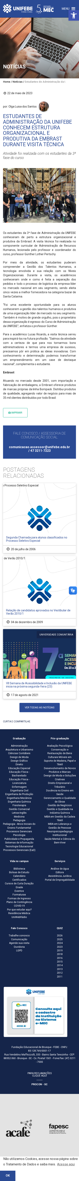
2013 (60, 969)
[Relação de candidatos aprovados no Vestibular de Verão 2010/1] (39, 591)
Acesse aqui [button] (66, 1164)
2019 (60, 950)
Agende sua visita (19, 943)
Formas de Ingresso (19, 898)
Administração (19, 745)
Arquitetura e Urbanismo (19, 749)
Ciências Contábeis (19, 753)
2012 (60, 972)
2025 (60, 939)
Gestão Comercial (19, 809)
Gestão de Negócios (60, 805)
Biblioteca (19, 868)
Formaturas (19, 894)
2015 (60, 961)
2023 (60, 946)
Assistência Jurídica (60, 876)
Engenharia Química (19, 801)
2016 (60, 958)
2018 (60, 954)
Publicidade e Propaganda (19, 839)
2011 (60, 976)
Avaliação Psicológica (60, 745)
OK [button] (8, 1175)
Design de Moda (19, 757)
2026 (60, 935)
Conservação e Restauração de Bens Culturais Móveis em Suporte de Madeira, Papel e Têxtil (60, 757)
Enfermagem (19, 787)
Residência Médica (19, 913)
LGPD (19, 950)
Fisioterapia (19, 805)
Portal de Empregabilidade (60, 879)
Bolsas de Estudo (19, 872)
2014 (60, 965)
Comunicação (19, 939)
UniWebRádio (19, 917)
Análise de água (60, 868)
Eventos (19, 891)
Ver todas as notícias (39, 707)
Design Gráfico (19, 760)
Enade (19, 887)
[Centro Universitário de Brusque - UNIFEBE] (28, 8)
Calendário (19, 876)
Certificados (19, 879)
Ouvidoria (19, 946)
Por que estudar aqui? (19, 909)
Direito (19, 764)
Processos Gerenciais (19, 831)
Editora (60, 872)
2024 (60, 943)
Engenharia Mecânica (19, 798)
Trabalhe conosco (19, 935)
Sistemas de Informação (19, 842)
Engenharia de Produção (19, 794)
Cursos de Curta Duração (19, 883)
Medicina (19, 816)
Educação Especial (19, 768)
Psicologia (19, 835)
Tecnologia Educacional (19, 846)
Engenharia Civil (19, 790)
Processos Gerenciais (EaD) (19, 850)
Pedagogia (19, 820)
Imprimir (16, 412)
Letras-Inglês (19, 812)
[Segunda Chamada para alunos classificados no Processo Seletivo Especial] (39, 518)
